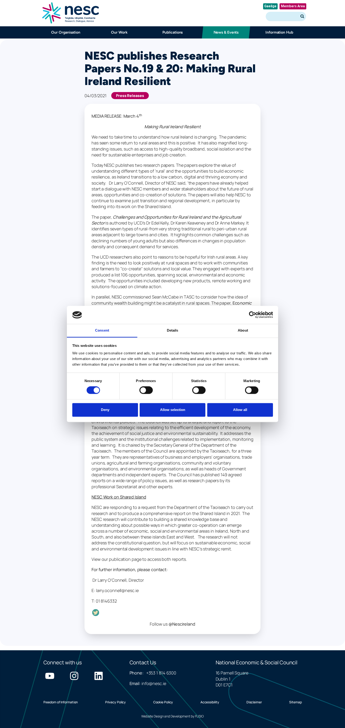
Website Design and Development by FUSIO (172, 716)
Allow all (240, 410)
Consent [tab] (102, 330)
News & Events (225, 32)
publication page (125, 559)
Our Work (119, 32)
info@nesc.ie (154, 683)
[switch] (146, 390)
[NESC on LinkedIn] (98, 676)
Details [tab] (172, 330)
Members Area (293, 6)
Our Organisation (65, 32)
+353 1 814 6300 (161, 673)
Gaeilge (270, 6)
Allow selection (172, 410)
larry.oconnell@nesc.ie (117, 590)
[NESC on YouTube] (50, 676)
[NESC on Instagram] (74, 676)
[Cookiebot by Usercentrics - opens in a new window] (252, 314)
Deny (105, 410)
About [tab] (243, 330)
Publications (172, 32)
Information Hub (279, 32)
